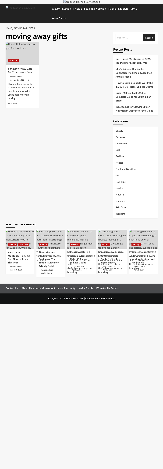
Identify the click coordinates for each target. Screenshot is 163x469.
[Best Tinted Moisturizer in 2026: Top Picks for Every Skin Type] (20, 239)
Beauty (56, 8)
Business (120, 137)
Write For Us (59, 18)
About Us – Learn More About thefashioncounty (48, 288)
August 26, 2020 (17, 80)
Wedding (120, 214)
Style (134, 8)
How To (120, 195)
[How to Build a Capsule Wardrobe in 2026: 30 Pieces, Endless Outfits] (81, 239)
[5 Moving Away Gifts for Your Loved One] (22, 53)
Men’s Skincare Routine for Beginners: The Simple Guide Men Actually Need (134, 73)
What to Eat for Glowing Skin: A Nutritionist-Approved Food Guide (134, 109)
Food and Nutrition (95, 8)
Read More (12, 104)
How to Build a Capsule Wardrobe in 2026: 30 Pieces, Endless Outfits (134, 85)
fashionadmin (16, 77)
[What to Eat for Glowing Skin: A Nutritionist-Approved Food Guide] (143, 239)
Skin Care (121, 207)
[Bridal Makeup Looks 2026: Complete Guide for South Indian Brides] (112, 239)
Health (112, 8)
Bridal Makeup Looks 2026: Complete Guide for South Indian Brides (133, 97)
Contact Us (12, 288)
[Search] (156, 13)
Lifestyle (123, 8)
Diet (118, 150)
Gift (118, 175)
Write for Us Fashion (107, 288)
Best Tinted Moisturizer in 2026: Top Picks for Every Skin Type (133, 61)
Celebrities (121, 144)
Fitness (77, 8)
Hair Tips (121, 182)
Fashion (66, 8)
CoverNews (91, 298)
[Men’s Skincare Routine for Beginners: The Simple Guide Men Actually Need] (50, 239)
